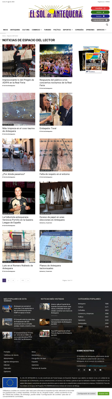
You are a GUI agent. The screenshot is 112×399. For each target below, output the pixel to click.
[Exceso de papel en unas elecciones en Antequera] (56, 198)
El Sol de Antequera (8, 85)
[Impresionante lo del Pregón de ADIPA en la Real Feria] (18, 60)
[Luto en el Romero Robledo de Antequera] (18, 246)
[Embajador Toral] (56, 109)
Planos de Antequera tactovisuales (50, 267)
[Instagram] (84, 370)
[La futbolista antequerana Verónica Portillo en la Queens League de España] (18, 198)
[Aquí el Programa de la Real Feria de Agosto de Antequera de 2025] (44, 333)
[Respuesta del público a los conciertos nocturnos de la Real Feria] (56, 60)
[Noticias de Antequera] (56, 11)
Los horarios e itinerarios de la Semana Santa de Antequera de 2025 (61, 322)
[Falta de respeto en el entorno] (56, 155)
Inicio (4, 36)
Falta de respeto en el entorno (55, 174)
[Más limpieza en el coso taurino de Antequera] (18, 109)
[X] (95, 370)
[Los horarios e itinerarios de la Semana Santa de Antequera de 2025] (44, 322)
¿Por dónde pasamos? (13, 174)
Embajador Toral (48, 128)
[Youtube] (100, 370)
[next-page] (28, 280)
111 (23, 280)
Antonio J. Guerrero (46, 223)
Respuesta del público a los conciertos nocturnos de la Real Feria (56, 83)
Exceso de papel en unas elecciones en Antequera (52, 218)
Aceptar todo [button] (103, 393)
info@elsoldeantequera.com (97, 366)
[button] (107, 24)
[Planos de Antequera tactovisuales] (56, 246)
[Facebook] (79, 370)
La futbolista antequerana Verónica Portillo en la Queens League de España (17, 220)
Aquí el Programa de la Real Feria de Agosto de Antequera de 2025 (61, 333)
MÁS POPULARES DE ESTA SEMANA (15, 300)
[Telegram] (90, 370)
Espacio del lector (8, 76)
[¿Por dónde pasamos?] (18, 155)
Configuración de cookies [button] (86, 393)
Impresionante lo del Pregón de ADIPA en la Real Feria (18, 81)
